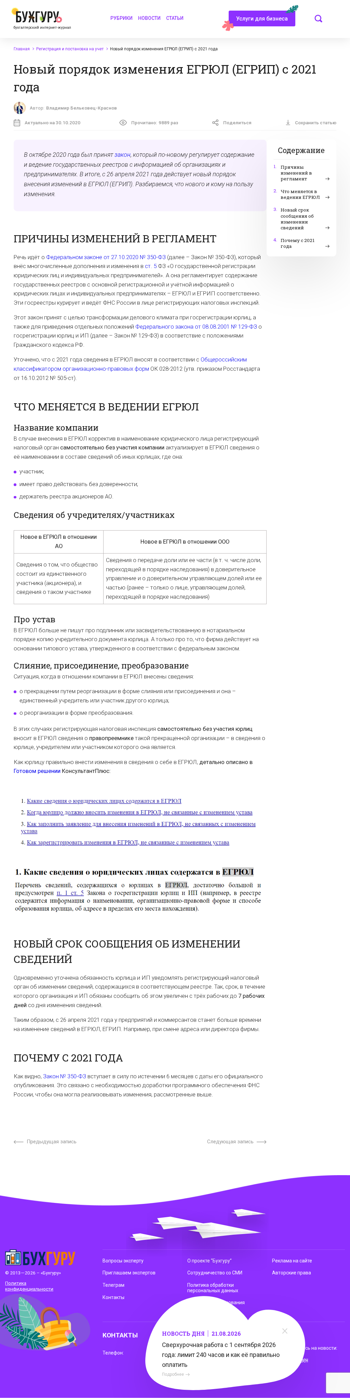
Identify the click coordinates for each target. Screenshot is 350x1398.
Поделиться (237, 122)
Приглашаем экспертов (129, 1272)
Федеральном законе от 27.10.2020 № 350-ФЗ (106, 257)
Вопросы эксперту (123, 1260)
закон (123, 154)
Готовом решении (37, 771)
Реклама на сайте (292, 1260)
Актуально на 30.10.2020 (52, 122)
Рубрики (121, 18)
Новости (149, 18)
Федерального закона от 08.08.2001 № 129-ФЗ (196, 326)
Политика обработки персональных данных (212, 1287)
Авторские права (291, 1272)
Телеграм (113, 1285)
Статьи (175, 18)
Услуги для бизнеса (262, 18)
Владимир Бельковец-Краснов (81, 108)
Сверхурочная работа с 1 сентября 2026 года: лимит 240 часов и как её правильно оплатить (221, 1354)
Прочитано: (154, 122)
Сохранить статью (315, 122)
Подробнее (173, 1374)
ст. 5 (151, 266)
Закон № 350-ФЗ (64, 1076)
